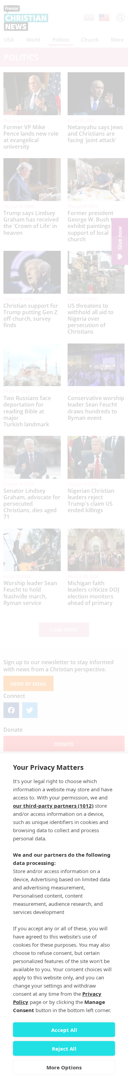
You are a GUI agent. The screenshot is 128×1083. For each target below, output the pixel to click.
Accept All (64, 1029)
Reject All (64, 1048)
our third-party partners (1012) (53, 805)
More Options (64, 1067)
